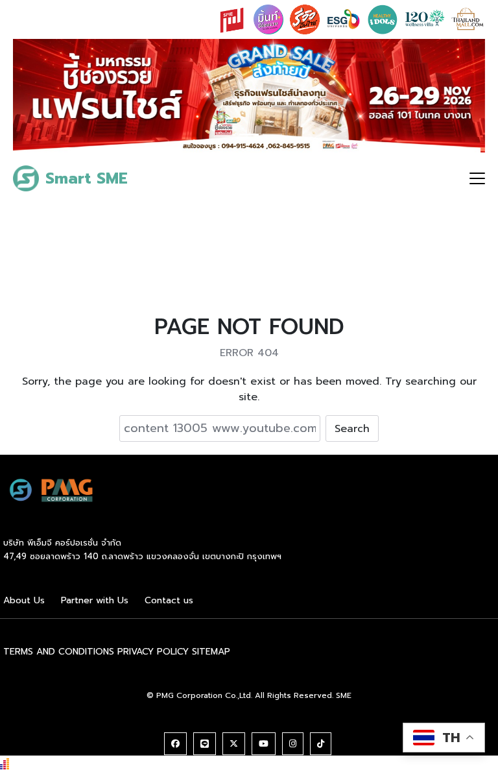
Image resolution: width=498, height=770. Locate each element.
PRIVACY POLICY (153, 651)
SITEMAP (211, 651)
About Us (24, 600)
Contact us (169, 600)
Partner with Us (94, 600)
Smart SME (86, 178)
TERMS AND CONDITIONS (58, 651)
